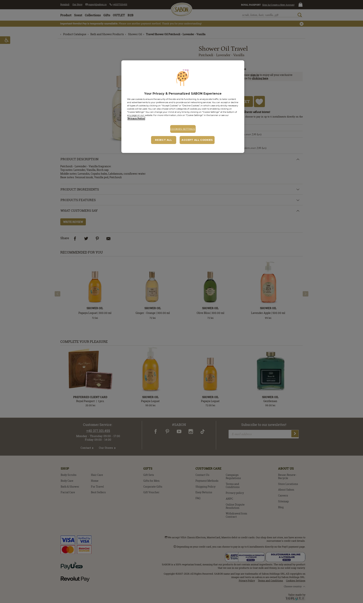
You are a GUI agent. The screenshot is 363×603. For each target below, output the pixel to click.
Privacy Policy (136, 118)
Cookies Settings (182, 129)
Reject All (163, 139)
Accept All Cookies (197, 139)
